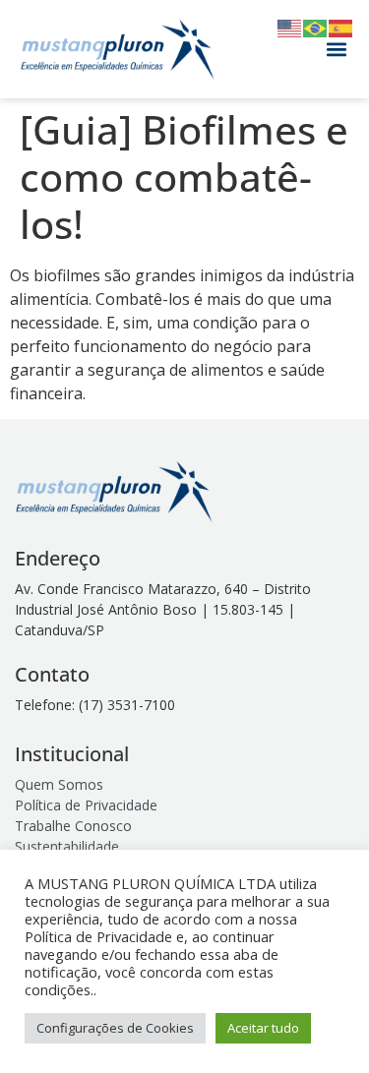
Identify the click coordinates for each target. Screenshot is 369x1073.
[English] (290, 26)
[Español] (341, 26)
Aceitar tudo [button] (263, 1028)
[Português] (316, 26)
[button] (337, 49)
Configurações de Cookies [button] (115, 1028)
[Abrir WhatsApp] (319, 1023)
